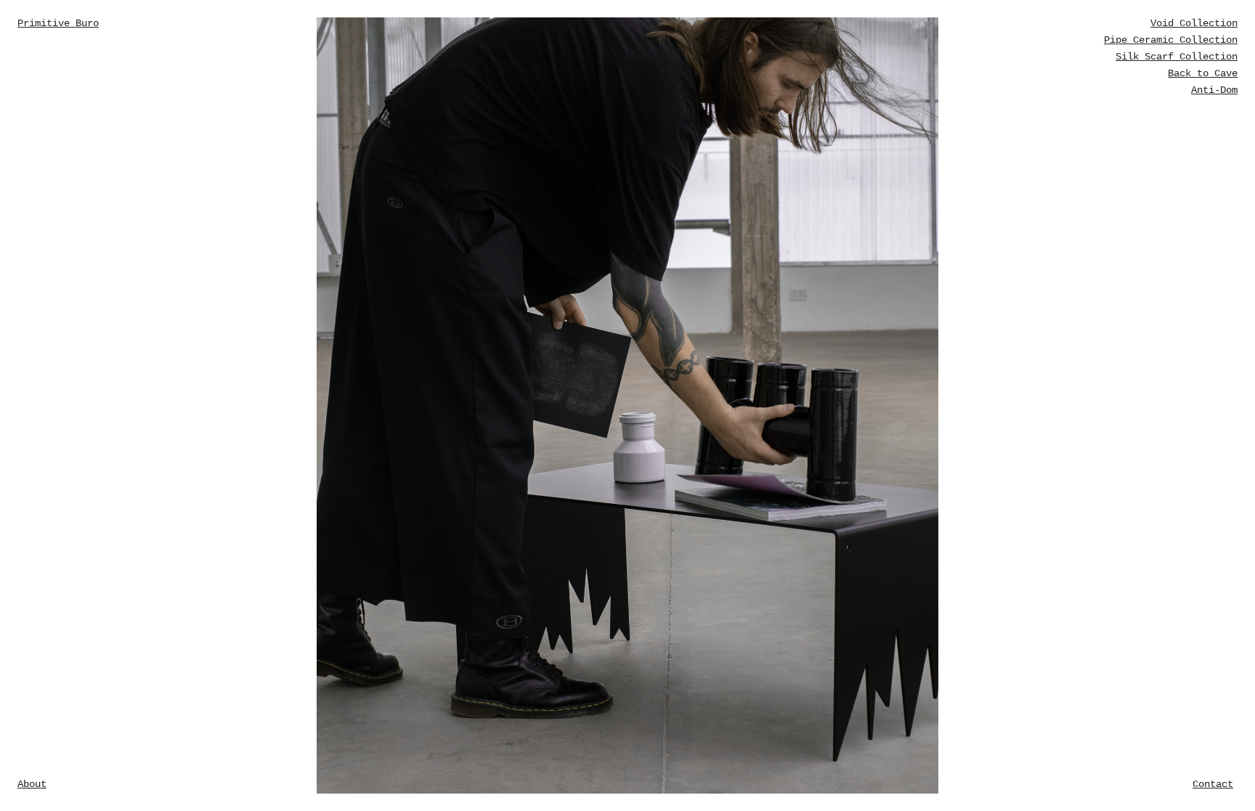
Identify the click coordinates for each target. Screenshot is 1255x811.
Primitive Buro (58, 23)
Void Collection (1194, 23)
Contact (1213, 784)
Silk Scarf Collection (1177, 56)
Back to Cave (1203, 73)
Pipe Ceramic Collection (1171, 40)
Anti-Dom (1214, 90)
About (31, 784)
